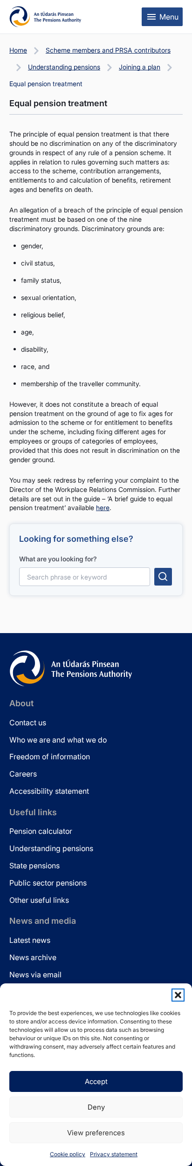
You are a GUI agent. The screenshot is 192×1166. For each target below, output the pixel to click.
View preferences (96, 1132)
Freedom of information (49, 756)
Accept (96, 1081)
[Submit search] (163, 576)
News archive (32, 957)
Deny (96, 1107)
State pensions (34, 865)
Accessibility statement (49, 791)
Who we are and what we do (58, 739)
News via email (35, 974)
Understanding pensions (64, 67)
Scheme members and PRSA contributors (108, 50)
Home (18, 50)
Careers (23, 773)
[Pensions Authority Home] (45, 17)
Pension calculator (40, 831)
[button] (178, 995)
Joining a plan (139, 67)
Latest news (29, 940)
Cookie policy (67, 1154)
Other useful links (39, 900)
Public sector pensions (48, 882)
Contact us (27, 722)
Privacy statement (113, 1154)
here (103, 507)
